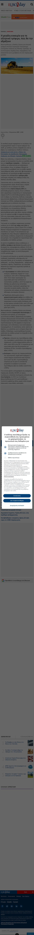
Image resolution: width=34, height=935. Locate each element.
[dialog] (17, 467)
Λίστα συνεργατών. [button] (9, 476)
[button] (17, 457)
